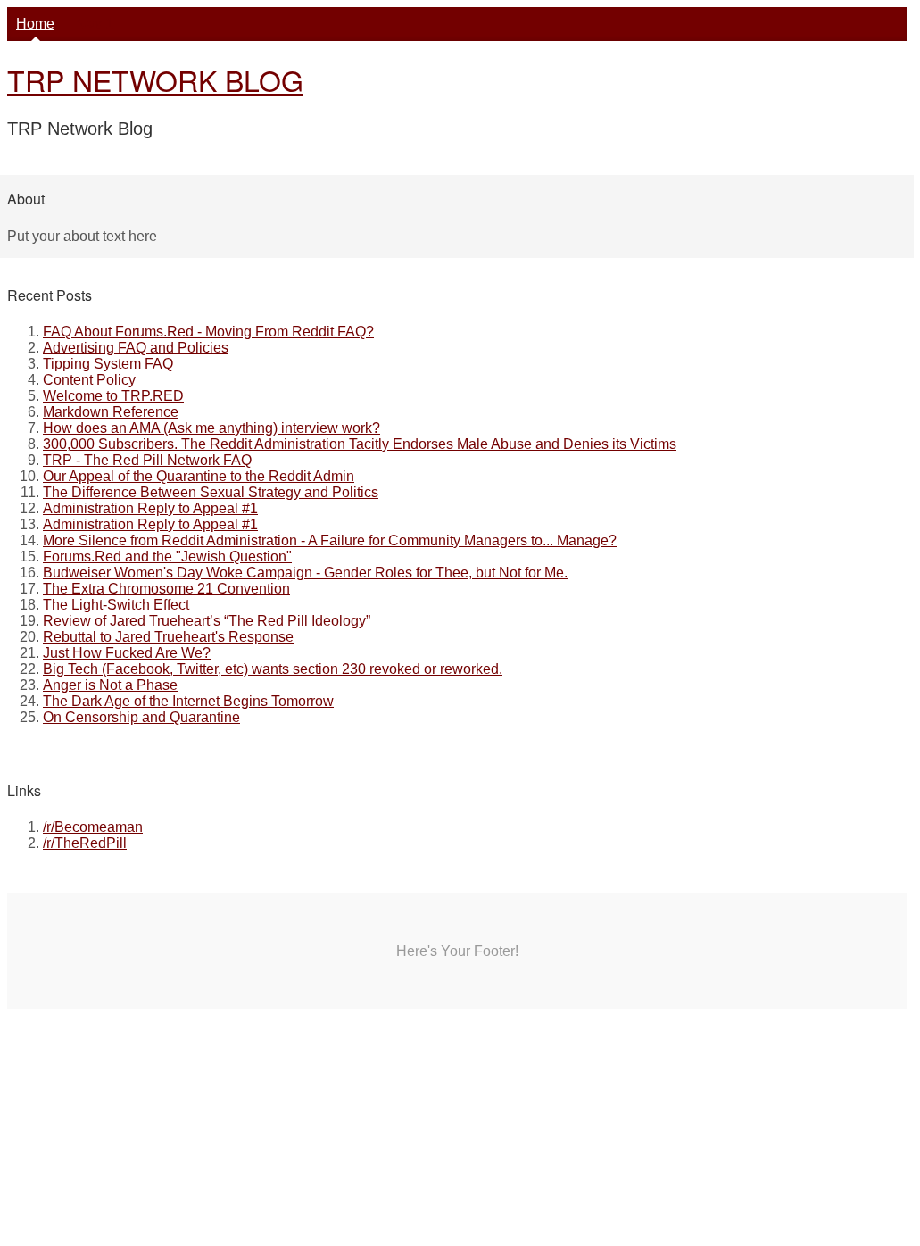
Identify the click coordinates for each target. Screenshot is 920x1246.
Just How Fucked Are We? (127, 652)
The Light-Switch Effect (116, 604)
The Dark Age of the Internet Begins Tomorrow (188, 701)
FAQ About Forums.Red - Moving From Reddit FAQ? (208, 331)
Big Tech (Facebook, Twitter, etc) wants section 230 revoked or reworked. (272, 669)
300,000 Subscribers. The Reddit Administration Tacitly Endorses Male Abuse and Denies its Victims (359, 444)
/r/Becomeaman (93, 827)
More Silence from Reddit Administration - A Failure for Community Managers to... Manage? (330, 540)
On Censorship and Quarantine (141, 717)
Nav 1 (94, 23)
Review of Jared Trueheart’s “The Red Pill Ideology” (206, 620)
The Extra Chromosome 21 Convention (166, 588)
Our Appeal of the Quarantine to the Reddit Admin (198, 476)
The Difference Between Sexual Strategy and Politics (210, 492)
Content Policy (89, 379)
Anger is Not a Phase (110, 685)
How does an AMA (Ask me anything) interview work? (211, 428)
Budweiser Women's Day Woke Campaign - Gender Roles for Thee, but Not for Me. (305, 572)
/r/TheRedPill (85, 843)
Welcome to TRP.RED (113, 395)
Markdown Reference (110, 411)
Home (35, 23)
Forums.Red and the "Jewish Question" (167, 556)
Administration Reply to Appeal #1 (150, 508)
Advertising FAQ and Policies (135, 347)
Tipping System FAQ (108, 363)
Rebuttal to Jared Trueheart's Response (168, 636)
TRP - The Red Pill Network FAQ (147, 460)
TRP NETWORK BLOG (155, 79)
